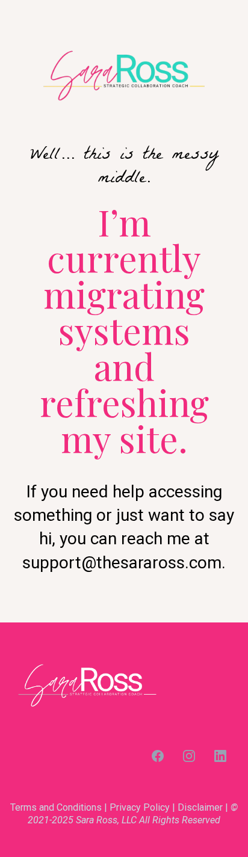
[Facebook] (157, 756)
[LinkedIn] (220, 756)
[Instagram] (189, 756)
